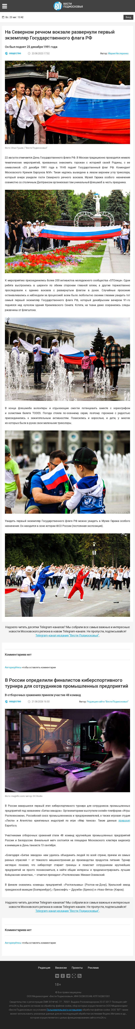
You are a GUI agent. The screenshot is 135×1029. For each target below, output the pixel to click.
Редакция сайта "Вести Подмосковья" (107, 701)
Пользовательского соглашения (64, 1009)
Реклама (93, 967)
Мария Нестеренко (118, 53)
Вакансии (61, 967)
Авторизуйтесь (13, 667)
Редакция (44, 967)
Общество (15, 53)
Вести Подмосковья (68, 6)
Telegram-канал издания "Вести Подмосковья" (67, 635)
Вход (128, 17)
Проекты (77, 967)
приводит (124, 820)
